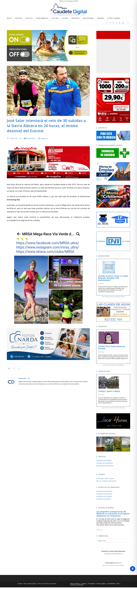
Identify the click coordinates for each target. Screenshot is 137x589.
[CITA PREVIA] (113, 135)
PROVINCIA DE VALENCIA (104, 496)
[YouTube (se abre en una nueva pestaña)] (116, 23)
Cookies (83, 583)
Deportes (44, 138)
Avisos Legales (100, 583)
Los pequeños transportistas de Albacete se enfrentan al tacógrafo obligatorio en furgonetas (113, 513)
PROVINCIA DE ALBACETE (104, 491)
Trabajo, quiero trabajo (109, 391)
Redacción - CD (15, 138)
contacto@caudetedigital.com (113, 554)
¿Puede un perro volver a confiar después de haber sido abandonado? (113, 278)
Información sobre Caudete (105, 478)
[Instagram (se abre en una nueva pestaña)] (113, 23)
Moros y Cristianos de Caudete (106, 481)
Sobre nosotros (75, 583)
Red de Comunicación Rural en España (113, 565)
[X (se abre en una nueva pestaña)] (107, 23)
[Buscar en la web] (127, 23)
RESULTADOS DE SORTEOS (105, 466)
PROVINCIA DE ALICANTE (104, 494)
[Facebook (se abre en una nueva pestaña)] (110, 23)
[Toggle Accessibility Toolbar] (132, 569)
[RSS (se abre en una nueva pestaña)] (119, 23)
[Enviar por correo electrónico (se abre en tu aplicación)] (123, 23)
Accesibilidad (111, 583)
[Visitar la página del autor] (11, 381)
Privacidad (91, 583)
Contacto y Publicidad (76, 585)
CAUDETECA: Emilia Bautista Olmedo (111, 347)
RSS (118, 583)
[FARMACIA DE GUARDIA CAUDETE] (113, 153)
